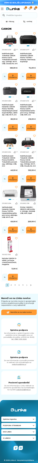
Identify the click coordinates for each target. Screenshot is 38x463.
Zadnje (31, 285)
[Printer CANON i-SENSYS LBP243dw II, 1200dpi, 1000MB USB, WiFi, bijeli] (28, 209)
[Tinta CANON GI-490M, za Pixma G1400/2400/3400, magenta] (9, 258)
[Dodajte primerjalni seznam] (4, 76)
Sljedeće (27, 285)
